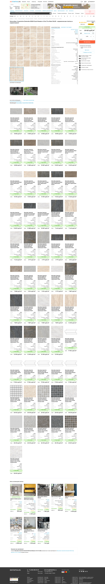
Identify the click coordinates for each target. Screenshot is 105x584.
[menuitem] (24, 1)
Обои (55, 10)
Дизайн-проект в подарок (85, 60)
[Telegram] (85, 571)
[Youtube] (83, 571)
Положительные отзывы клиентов (87, 69)
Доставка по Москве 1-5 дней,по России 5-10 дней (86, 56)
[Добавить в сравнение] (81, 33)
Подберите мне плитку (87, 52)
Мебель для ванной (47, 10)
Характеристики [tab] (55, 27)
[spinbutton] (87, 36)
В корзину (87, 42)
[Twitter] (81, 571)
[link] (12, 18)
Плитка (12, 10)
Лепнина (71, 10)
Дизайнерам (50, 1)
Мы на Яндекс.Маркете (14, 582)
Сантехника (38, 10)
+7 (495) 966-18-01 (34, 570)
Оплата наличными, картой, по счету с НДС (86, 58)
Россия (61, 498)
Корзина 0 (92, 1)
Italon (62, 499)
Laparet (48, 500)
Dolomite (76, 30)
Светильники (61, 10)
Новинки (54, 13)
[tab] (66, 27)
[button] (80, 36)
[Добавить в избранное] (93, 33)
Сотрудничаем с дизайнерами (86, 65)
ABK (35, 502)
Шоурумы (24, 1)
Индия (20, 501)
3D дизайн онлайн (90, 13)
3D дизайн (40, 1)
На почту (83, 24)
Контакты (45, 1)
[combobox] (31, 13)
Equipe (75, 500)
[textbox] (31, 13)
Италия (34, 500)
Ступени (32, 10)
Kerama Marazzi (46, 533)
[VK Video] (79, 571)
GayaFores (20, 533)
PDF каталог (91, 24)
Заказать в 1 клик (87, 33)
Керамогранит (19, 10)
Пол (67, 10)
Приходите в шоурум (84, 67)
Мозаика (26, 10)
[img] (11, 485)
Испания (75, 499)
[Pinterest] (87, 571)
